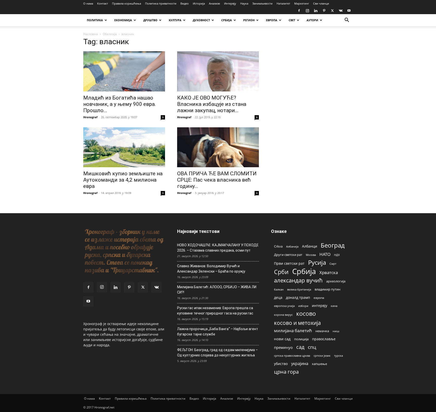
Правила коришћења (126, 3)
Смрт (333, 263)
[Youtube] (349, 10)
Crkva (278, 246)
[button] (347, 20)
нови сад (282, 338)
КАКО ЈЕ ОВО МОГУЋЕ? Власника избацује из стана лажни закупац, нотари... (211, 104)
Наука (244, 3)
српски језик (322, 355)
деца (278, 297)
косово (306, 313)
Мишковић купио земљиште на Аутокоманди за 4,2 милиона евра (122, 180)
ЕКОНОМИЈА (123, 20)
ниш (336, 331)
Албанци (309, 246)
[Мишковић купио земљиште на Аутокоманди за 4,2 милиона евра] (124, 147)
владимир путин (327, 289)
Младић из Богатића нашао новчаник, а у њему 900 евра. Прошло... (119, 104)
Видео (184, 3)
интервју (319, 305)
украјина (299, 363)
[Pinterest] (324, 10)
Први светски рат (289, 263)
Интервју (230, 3)
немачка (322, 331)
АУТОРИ (312, 20)
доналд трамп (298, 297)
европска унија (284, 306)
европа (319, 298)
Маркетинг (301, 3)
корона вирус (283, 315)
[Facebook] (299, 10)
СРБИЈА (226, 20)
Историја (199, 3)
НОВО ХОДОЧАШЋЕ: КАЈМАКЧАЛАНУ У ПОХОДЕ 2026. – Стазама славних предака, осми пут (218, 247)
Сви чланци (321, 3)
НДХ (337, 255)
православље (324, 338)
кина (334, 306)
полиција (301, 339)
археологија (335, 281)
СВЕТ (292, 20)
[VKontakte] (340, 10)
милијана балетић (293, 330)
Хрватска (328, 272)
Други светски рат (288, 254)
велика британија (299, 289)
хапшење (319, 363)
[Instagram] (307, 10)
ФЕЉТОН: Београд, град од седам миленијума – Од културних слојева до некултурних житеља (217, 352)
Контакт (102, 3)
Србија (304, 271)
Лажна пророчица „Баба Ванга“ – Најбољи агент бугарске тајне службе (217, 331)
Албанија (292, 246)
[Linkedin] (315, 10)
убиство (281, 363)
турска (338, 355)
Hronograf (90, 117)
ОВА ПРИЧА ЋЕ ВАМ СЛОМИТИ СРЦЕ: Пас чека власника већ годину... (217, 180)
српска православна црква (292, 355)
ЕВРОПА (271, 20)
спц (312, 347)
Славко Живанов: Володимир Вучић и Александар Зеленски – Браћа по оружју (211, 268)
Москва (311, 255)
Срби (281, 272)
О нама (88, 3)
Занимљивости (262, 3)
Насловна (90, 34)
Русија (317, 262)
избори (303, 306)
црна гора (286, 371)
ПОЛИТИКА (95, 20)
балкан (279, 289)
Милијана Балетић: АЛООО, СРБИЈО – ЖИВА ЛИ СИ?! (216, 289)
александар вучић (298, 280)
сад (300, 347)
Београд (333, 245)
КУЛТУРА (175, 20)
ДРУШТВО (150, 20)
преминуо (283, 347)
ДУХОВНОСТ (201, 20)
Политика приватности (160, 3)
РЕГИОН (249, 20)
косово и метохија (297, 322)
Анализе (214, 3)
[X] (332, 10)
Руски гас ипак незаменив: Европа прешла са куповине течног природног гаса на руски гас (215, 310)
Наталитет (283, 3)
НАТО (325, 254)
